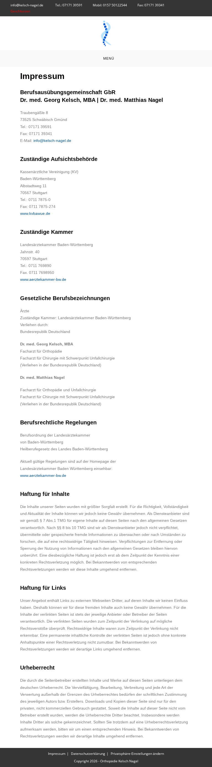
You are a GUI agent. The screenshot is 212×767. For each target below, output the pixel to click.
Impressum (56, 753)
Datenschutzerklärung (88, 753)
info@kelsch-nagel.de (27, 5)
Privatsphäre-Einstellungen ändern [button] (137, 753)
